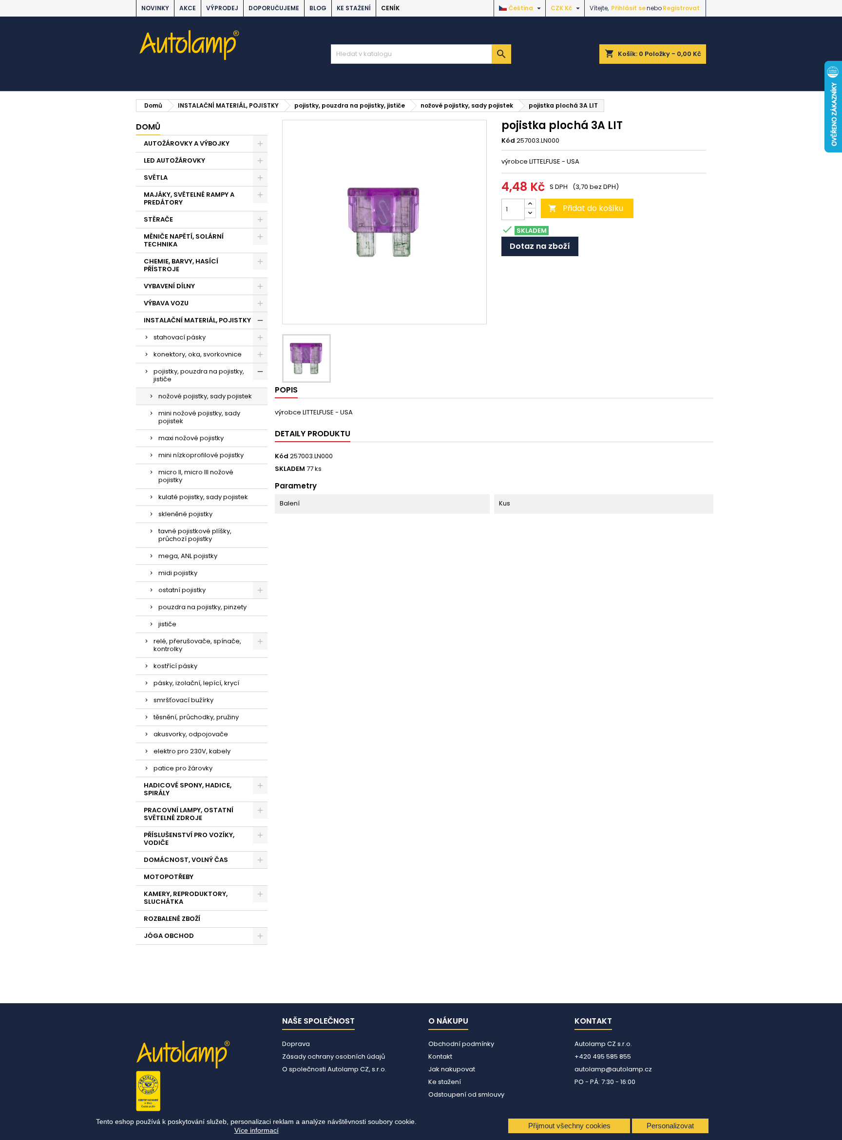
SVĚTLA (156, 177)
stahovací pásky (179, 337)
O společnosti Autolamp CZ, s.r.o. (334, 1069)
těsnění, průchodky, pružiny (196, 717)
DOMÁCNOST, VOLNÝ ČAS (186, 859)
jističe (167, 624)
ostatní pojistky (182, 590)
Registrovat (681, 8)
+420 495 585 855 (602, 1056)
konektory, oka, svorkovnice (197, 354)
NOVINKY (155, 8)
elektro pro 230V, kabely (191, 751)
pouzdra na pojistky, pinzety (202, 607)
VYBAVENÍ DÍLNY (169, 286)
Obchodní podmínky (461, 1043)
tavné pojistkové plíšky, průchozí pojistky (194, 534)
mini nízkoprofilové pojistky (201, 455)
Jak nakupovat (451, 1069)
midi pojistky (177, 573)
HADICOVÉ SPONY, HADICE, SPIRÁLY (187, 789)
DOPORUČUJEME (274, 8)
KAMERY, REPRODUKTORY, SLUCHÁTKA (186, 897)
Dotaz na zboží (540, 246)
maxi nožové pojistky (191, 438)
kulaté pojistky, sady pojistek (203, 497)
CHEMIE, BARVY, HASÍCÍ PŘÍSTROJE (181, 265)
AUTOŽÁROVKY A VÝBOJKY (187, 143)
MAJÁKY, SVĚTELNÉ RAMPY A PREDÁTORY (189, 198)
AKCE (187, 8)
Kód (508, 140)
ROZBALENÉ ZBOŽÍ (172, 918)
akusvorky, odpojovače (190, 734)
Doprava (296, 1043)
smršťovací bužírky (183, 700)
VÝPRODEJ (222, 8)
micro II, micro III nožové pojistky (195, 476)
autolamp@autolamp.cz (613, 1069)
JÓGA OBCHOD (169, 935)
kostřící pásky (175, 666)
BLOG (317, 8)
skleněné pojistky (185, 514)
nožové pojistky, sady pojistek (205, 396)
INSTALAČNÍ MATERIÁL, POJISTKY (197, 320)
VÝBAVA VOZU (166, 303)
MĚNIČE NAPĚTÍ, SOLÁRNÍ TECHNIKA (184, 240)
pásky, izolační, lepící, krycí (196, 683)
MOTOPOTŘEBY (168, 876)
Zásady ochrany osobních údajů (333, 1056)
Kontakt (440, 1056)
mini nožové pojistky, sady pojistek (199, 417)
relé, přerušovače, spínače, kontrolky (197, 645)
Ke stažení (354, 8)
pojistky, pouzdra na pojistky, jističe (198, 375)
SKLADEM (290, 469)
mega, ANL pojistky (187, 556)
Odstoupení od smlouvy (466, 1094)
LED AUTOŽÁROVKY (174, 160)
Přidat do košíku (585, 208)
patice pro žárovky (182, 768)
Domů (148, 126)
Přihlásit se (628, 8)
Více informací (256, 1130)
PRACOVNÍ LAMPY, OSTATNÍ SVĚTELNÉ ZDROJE (188, 813)
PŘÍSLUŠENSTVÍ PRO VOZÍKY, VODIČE (189, 838)
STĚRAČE (158, 219)
